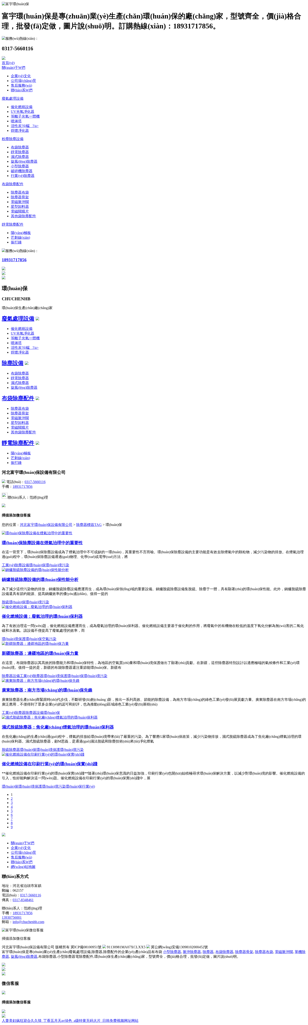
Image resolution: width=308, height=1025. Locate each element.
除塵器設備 (11, 676)
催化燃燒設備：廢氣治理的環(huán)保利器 (42, 616)
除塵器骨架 (20, 197)
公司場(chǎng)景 (23, 81)
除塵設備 (12, 363)
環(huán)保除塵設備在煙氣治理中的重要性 (42, 542)
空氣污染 (49, 639)
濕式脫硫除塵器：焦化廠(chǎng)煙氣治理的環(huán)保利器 (58, 727)
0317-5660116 (35, 482)
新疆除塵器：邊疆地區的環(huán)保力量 (40, 653)
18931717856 (14, 259)
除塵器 (208, 952)
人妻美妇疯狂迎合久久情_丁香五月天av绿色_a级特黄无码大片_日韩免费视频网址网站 (70, 1021)
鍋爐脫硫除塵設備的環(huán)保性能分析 (40, 579)
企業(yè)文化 (21, 76)
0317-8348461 (23, 900)
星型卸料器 (20, 206)
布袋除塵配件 (12, 184)
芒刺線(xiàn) (20, 237)
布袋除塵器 (20, 147)
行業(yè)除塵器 (22, 176)
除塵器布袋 (20, 192)
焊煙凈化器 (20, 130)
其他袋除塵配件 (23, 216)
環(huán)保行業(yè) (80, 786)
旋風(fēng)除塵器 (24, 161)
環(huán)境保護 (13, 639)
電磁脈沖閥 (20, 202)
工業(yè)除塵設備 (15, 565)
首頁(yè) (8, 63)
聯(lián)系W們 (21, 90)
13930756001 (12, 917)
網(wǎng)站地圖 (23, 867)
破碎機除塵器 (21, 171)
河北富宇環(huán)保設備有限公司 (46, 525)
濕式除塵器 (20, 157)
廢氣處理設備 (12, 98)
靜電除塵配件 (12, 224)
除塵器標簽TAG (89, 525)
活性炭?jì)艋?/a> (25, 126)
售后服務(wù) (21, 85)
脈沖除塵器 (192, 952)
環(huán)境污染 (57, 565)
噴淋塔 (16, 121)
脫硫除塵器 (11, 750)
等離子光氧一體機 (25, 116)
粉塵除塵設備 (12, 139)
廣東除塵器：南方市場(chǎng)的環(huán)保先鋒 (47, 690)
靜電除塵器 (20, 152)
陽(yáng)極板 (21, 233)
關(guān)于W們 (13, 67)
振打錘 (16, 242)
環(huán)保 (37, 565)
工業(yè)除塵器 (32, 676)
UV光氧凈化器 (22, 111)
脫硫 (5, 602)
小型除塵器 (20, 166)
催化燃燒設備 (21, 107)
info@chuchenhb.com (28, 922)
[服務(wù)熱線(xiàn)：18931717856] (3, 1012)
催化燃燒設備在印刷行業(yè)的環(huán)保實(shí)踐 (49, 763)
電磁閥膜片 (20, 211)
